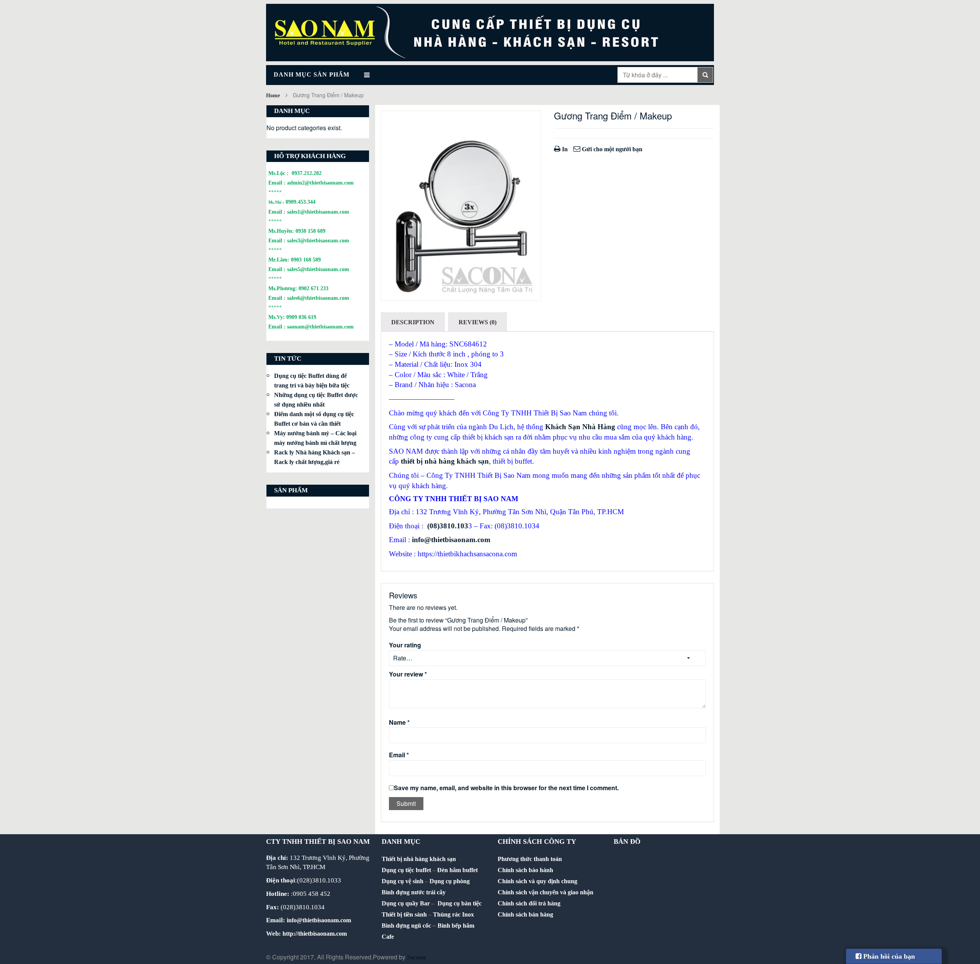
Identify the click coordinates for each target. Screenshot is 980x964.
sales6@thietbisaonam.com (318, 298)
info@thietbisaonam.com (451, 540)
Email (399, 755)
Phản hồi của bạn (888, 956)
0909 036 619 (301, 317)
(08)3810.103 (447, 526)
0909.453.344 (300, 202)
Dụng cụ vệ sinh (402, 881)
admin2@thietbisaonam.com (320, 183)
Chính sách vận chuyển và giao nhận (545, 892)
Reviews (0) (478, 322)
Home (273, 95)
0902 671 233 (313, 288)
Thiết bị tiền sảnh (404, 914)
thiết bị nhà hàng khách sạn (445, 461)
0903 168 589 (306, 260)
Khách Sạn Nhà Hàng (580, 427)
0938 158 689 (310, 231)
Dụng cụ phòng (450, 881)
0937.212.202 (307, 173)
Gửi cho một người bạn (611, 149)
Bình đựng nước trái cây (414, 892)
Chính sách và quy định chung (537, 881)
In (564, 149)
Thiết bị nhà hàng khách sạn (419, 859)
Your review (408, 674)
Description (412, 322)
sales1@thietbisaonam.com (318, 212)
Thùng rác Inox (453, 914)
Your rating (405, 645)
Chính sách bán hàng (525, 914)
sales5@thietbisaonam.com (318, 269)
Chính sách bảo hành (525, 870)
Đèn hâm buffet (457, 870)
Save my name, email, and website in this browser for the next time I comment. (506, 788)
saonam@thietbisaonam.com (320, 327)
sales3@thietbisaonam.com (318, 240)
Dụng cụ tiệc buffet (406, 870)
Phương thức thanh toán (530, 859)
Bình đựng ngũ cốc (406, 925)
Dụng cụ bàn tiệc (460, 903)
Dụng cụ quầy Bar (406, 903)
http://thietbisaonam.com (315, 933)
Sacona (416, 957)
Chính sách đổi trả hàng (529, 903)
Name (399, 722)
